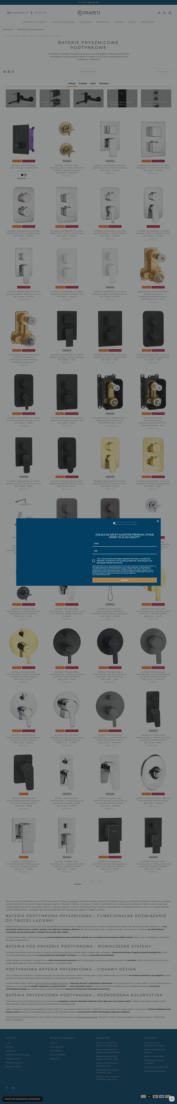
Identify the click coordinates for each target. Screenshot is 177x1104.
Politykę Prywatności (114, 563)
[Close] (158, 521)
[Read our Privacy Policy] (155, 566)
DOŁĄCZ (124, 580)
